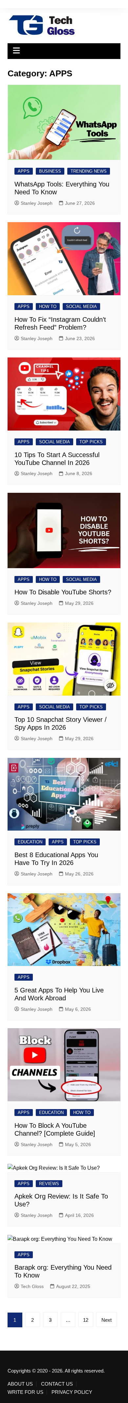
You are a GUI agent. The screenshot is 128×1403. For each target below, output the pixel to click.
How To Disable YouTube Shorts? (62, 592)
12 (85, 1320)
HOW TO (47, 306)
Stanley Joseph (37, 203)
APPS (24, 171)
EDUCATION (30, 841)
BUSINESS (50, 171)
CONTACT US (57, 1384)
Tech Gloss (32, 1286)
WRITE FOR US (25, 1392)
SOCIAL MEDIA (81, 306)
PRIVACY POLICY (72, 1392)
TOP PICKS (91, 441)
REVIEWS (49, 1183)
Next (106, 1320)
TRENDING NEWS (89, 171)
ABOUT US (20, 1384)
